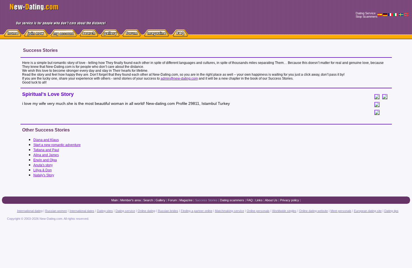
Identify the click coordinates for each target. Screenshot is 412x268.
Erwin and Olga (45, 160)
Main (114, 200)
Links (259, 200)
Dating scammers (232, 200)
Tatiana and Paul (46, 150)
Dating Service (366, 13)
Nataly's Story (43, 175)
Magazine (186, 200)
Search (148, 200)
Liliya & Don (42, 170)
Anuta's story (43, 165)
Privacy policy (289, 200)
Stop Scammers (367, 16)
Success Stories (206, 200)
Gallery (160, 200)
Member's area (130, 200)
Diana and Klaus (46, 140)
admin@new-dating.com (179, 78)
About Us (271, 200)
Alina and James (46, 155)
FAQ (250, 200)
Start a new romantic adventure (57, 145)
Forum (172, 200)
